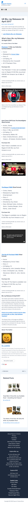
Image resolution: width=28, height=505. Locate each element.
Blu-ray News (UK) (14, 456)
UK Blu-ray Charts (14, 461)
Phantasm (5, 47)
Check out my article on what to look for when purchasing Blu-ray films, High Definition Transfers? (14, 314)
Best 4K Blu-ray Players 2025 (14, 463)
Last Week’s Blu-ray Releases (12, 34)
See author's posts (8, 360)
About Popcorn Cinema (14, 434)
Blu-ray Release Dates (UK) (14, 459)
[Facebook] (2, 9)
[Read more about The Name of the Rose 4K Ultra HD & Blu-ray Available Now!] (14, 410)
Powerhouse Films (14, 493)
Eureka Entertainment (18, 128)
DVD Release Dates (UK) (14, 475)
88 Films (14, 484)
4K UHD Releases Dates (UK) (14, 458)
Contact (14, 439)
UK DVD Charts (14, 476)
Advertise (14, 437)
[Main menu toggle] (25, 3)
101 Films (14, 486)
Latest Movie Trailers (14, 443)
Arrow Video (15, 54)
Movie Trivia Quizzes (14, 445)
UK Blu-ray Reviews (14, 466)
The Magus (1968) (7, 187)
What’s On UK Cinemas (14, 447)
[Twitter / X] (4, 9)
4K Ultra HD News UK (7, 422)
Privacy (14, 435)
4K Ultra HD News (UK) (14, 454)
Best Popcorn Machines (14, 441)
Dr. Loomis (6, 346)
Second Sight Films (14, 495)
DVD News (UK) (14, 473)
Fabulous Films (14, 491)
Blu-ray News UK (6, 400)
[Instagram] (6, 9)
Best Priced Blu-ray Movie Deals (14, 464)
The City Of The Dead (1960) (10, 254)
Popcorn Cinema (6, 3)
